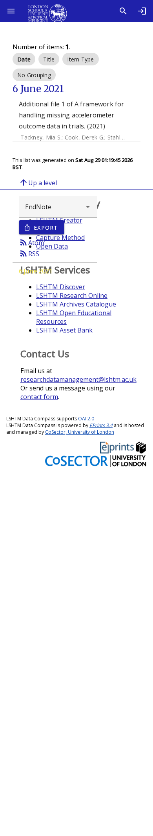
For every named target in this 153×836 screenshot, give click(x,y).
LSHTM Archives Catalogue (76, 304)
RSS (29, 253)
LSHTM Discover (60, 286)
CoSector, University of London (79, 432)
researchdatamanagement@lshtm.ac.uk (78, 379)
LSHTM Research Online (71, 295)
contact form (39, 396)
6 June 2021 (36, 271)
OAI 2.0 (86, 418)
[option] (24, 59)
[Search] (123, 11)
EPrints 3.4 (101, 425)
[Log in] (142, 11)
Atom (31, 242)
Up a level (38, 182)
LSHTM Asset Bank (64, 330)
